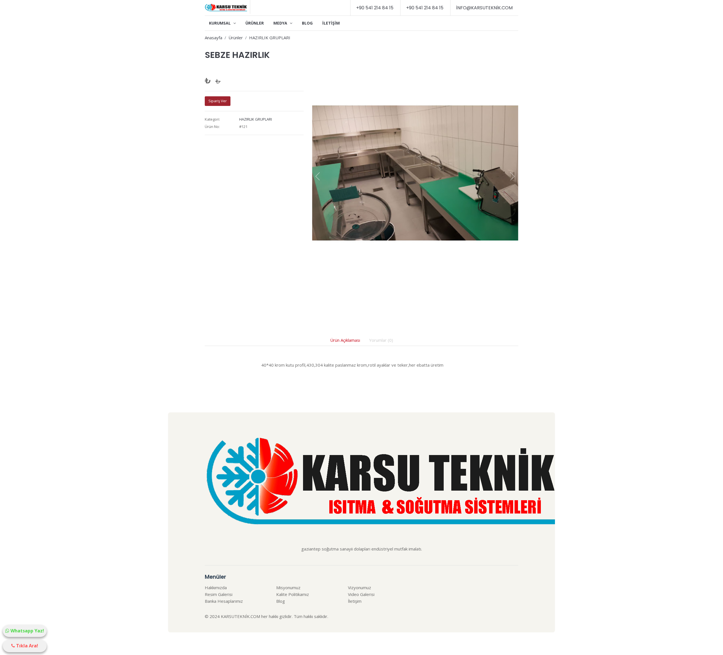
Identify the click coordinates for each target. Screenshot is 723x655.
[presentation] (317, 176)
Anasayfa (213, 37)
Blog (307, 23)
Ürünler (254, 23)
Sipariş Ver (217, 100)
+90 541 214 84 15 (374, 8)
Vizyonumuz (359, 587)
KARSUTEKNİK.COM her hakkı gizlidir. (257, 616)
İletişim (331, 23)
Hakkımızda (216, 587)
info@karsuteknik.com (484, 8)
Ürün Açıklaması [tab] (345, 340)
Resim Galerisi (218, 594)
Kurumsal (220, 23)
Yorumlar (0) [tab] (381, 340)
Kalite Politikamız (292, 594)
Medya (280, 23)
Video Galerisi (361, 594)
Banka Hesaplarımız (224, 601)
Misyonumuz (288, 587)
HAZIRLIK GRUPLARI (269, 37)
